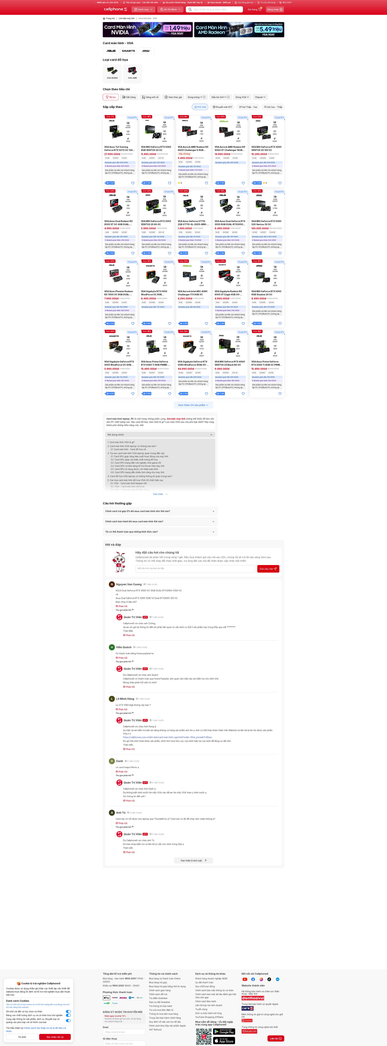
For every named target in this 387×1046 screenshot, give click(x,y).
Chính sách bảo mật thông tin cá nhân (214, 990)
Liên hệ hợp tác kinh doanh (208, 1005)
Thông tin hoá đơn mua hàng (163, 1014)
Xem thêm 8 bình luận (193, 860)
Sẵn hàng (131, 97)
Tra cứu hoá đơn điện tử (161, 1010)
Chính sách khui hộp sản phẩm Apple (167, 1025)
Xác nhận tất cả (55, 1037)
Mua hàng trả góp (158, 982)
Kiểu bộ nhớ (218, 97)
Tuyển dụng (201, 1009)
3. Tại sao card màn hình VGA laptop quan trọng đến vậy (136, 453)
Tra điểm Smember (158, 998)
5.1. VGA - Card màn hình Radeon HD (129, 483)
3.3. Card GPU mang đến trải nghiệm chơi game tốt (136, 462)
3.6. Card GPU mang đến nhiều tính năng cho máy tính (137, 472)
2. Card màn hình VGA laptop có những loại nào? (132, 446)
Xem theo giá (175, 97)
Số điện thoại (110, 1038)
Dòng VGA (241, 97)
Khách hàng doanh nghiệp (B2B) (211, 978)
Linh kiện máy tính (127, 18)
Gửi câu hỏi (266, 568)
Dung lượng (194, 97)
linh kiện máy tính (176, 418)
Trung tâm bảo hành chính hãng (165, 1018)
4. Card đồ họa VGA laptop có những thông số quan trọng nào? (140, 476)
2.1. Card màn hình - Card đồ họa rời (128, 449)
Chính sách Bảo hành (205, 1001)
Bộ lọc (113, 97)
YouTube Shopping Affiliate (209, 1017)
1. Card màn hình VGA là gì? (121, 442)
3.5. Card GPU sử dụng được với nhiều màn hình (134, 469)
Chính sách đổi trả (158, 994)
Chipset (259, 97)
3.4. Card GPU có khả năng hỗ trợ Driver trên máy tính (137, 466)
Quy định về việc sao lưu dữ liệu (165, 1021)
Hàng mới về (152, 97)
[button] (146, 35)
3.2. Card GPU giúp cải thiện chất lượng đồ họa (134, 459)
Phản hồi (122, 606)
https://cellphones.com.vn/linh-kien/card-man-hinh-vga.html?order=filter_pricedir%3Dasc (167, 737)
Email (105, 1027)
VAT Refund (155, 1029)
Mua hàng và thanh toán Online (164, 978)
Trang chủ (110, 18)
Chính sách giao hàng (160, 990)
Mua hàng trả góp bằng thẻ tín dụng (167, 986)
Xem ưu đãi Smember (159, 1002)
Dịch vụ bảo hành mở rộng (208, 1013)
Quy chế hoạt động (205, 986)
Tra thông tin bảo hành (160, 1006)
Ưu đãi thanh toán (204, 982)
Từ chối (22, 1037)
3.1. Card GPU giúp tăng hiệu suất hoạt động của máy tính (139, 456)
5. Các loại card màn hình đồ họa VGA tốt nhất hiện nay (135, 480)
